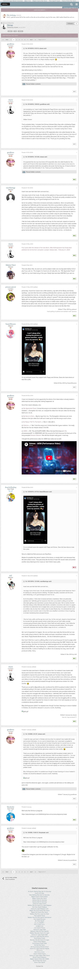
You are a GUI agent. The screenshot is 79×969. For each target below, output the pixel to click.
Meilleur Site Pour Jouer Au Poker (39, 914)
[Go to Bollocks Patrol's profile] (10, 275)
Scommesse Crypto (39, 938)
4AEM (25, 431)
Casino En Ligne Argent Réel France (39, 955)
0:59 (65, 431)
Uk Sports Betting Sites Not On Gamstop (39, 891)
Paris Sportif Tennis (39, 916)
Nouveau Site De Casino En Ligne (39, 940)
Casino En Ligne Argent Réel (40, 935)
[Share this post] (76, 44)
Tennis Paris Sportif (39, 962)
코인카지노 (39, 950)
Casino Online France (40, 954)
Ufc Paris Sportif (39, 921)
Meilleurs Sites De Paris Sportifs (39, 931)
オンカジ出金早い (39, 922)
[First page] (3, 39)
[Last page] (35, 39)
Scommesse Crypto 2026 (39, 943)
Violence (26, 425)
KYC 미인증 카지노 (39, 924)
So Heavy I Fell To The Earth (32, 422)
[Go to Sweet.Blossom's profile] (10, 334)
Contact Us (39, 966)
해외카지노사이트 (39, 952)
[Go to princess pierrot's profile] (10, 297)
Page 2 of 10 (42, 39)
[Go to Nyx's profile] (4, 16)
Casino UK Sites (39, 893)
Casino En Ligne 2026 (39, 929)
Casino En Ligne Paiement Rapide (39, 948)
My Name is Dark (28, 416)
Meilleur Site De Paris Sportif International (39, 917)
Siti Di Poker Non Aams (39, 961)
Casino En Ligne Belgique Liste (39, 909)
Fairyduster (42, 832)
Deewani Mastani (36, 435)
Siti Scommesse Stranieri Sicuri (39, 947)
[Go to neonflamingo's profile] (10, 197)
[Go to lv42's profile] (10, 585)
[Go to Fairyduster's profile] (10, 817)
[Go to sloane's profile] (3, 26)
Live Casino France (39, 928)
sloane (41, 48)
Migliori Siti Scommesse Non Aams (39, 910)
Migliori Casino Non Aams (39, 898)
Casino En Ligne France (39, 903)
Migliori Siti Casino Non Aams (39, 912)
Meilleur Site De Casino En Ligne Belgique (39, 905)
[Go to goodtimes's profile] (10, 54)
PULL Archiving (11, 15)
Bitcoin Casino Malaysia (39, 957)
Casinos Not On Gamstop (39, 900)
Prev (7, 39)
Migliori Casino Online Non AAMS (39, 959)
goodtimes (43, 104)
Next (31, 39)
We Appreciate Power (30, 408)
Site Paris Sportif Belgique (39, 907)
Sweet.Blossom (44, 492)
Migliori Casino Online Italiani (39, 896)
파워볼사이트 (39, 926)
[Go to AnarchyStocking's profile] (10, 497)
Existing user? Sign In (70, 8)
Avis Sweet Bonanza (39, 919)
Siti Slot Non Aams (39, 945)
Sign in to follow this (8, 23)
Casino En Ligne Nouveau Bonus (39, 936)
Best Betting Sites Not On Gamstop (39, 895)
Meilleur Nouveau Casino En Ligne (39, 933)
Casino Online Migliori (39, 941)
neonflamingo (44, 581)
